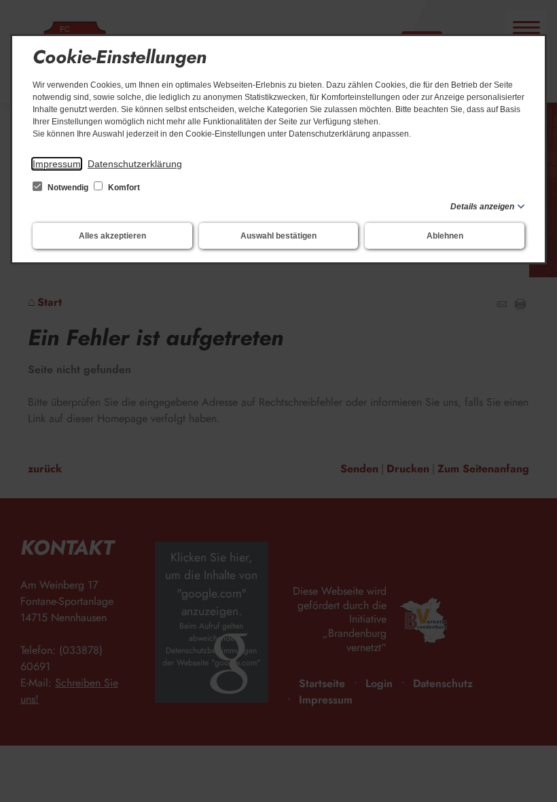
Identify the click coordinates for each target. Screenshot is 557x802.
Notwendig (68, 187)
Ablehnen (445, 236)
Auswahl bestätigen (278, 236)
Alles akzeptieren (112, 236)
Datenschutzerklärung (135, 163)
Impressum (57, 163)
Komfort (123, 187)
